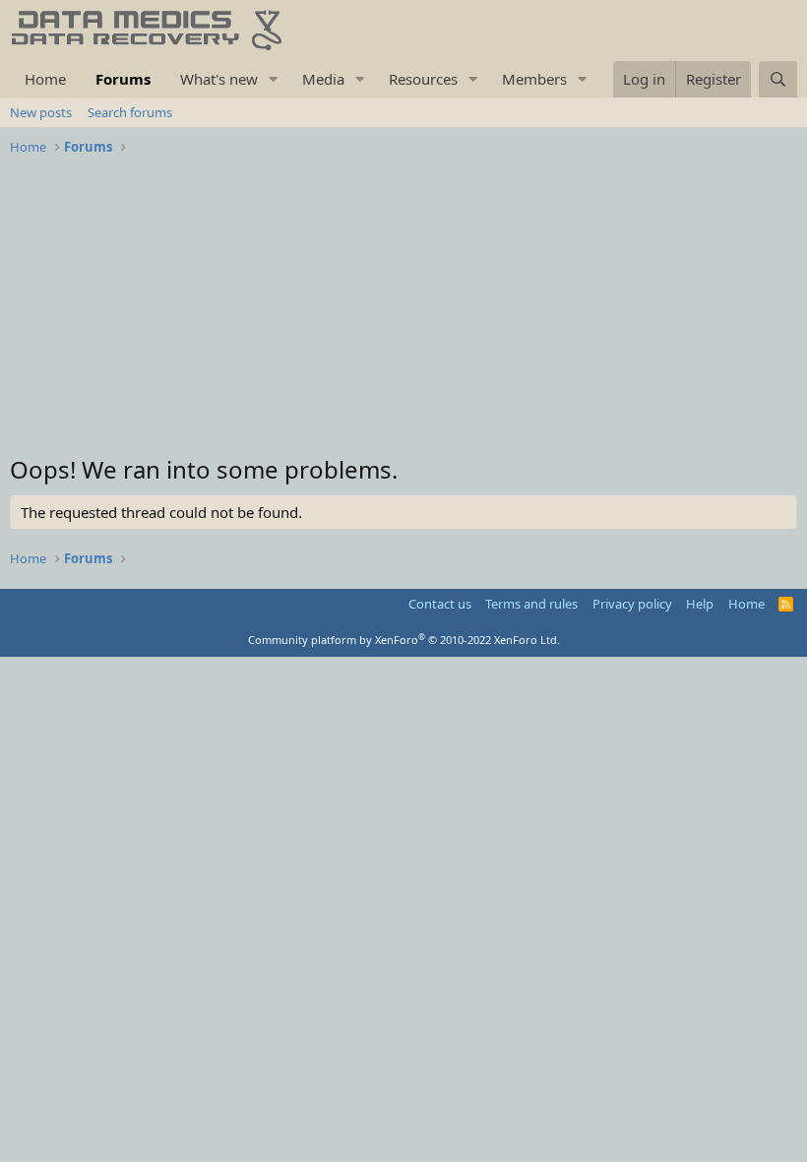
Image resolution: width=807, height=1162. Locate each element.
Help (700, 604)
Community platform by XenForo (404, 639)
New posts (41, 112)
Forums (123, 79)
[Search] (778, 79)
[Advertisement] (403, 310)
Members (534, 79)
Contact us (439, 604)
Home (45, 79)
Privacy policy (632, 604)
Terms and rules (531, 604)
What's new (219, 79)
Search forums (130, 112)
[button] (273, 79)
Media (323, 79)
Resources (423, 79)
